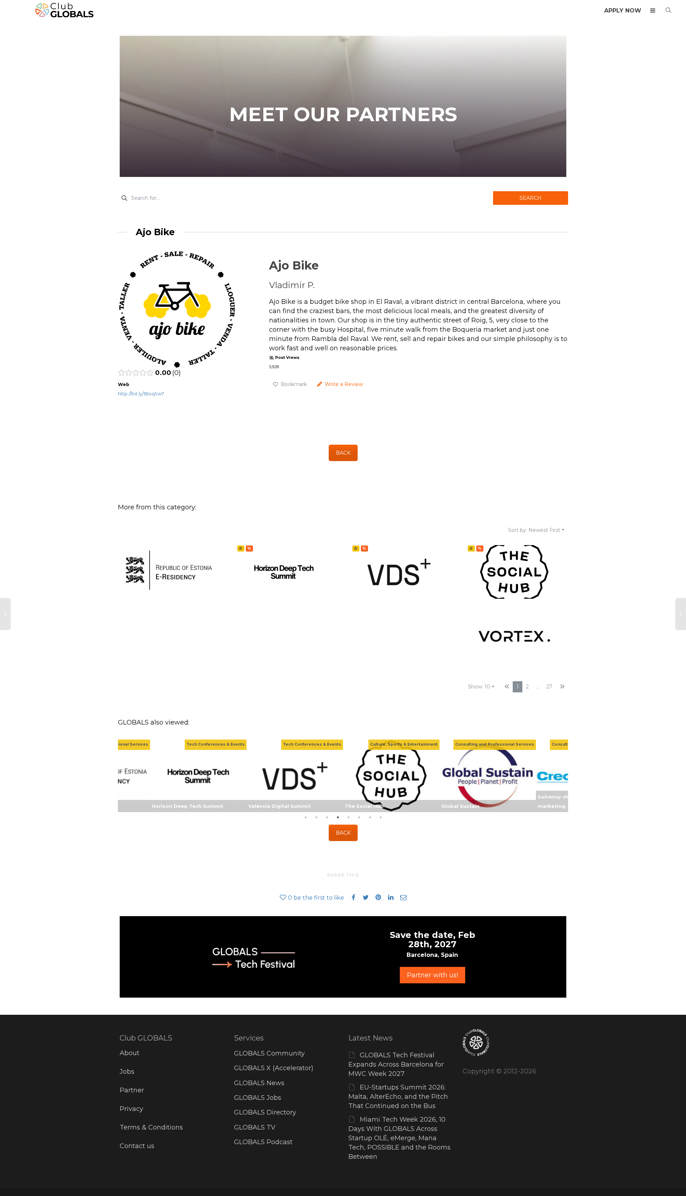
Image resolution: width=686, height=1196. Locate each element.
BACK (343, 453)
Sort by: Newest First (534, 530)
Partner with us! (432, 975)
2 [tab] (316, 817)
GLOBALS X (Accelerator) (273, 1068)
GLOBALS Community (269, 1053)
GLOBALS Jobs (257, 1098)
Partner (132, 1090)
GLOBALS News (259, 1083)
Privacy (131, 1109)
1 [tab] (305, 817)
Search (531, 198)
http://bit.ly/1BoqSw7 (141, 393)
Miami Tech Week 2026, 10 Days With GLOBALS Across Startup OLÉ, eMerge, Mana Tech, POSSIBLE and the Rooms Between (399, 1138)
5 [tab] (348, 817)
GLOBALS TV (254, 1127)
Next (561, 776)
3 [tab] (326, 817)
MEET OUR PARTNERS (343, 114)
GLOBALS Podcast (263, 1142)
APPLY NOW (622, 10)
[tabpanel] (391, 776)
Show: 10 (479, 686)
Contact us (137, 1146)
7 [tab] (369, 817)
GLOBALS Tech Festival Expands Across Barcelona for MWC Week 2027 (396, 1064)
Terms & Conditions (151, 1127)
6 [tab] (359, 817)
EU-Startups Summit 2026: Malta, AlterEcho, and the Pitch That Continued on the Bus (398, 1096)
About (129, 1053)
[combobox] (305, 198)
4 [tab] (337, 817)
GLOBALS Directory (265, 1112)
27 (549, 686)
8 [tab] (380, 817)
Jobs (127, 1072)
